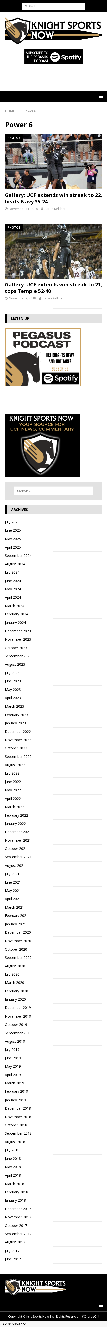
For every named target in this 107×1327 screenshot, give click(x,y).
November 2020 (18, 940)
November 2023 (18, 639)
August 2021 (15, 865)
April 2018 (13, 1175)
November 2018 (18, 1116)
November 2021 (18, 840)
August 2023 (15, 664)
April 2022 (13, 798)
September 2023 (18, 656)
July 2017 (12, 1250)
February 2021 (16, 915)
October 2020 (16, 949)
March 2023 (14, 706)
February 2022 (16, 815)
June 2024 (13, 580)
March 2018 (14, 1183)
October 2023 (16, 647)
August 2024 (15, 564)
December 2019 (18, 1007)
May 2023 (13, 689)
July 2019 (12, 1049)
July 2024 (12, 572)
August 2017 (15, 1242)
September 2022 (18, 756)
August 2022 (15, 764)
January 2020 (15, 999)
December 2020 (18, 932)
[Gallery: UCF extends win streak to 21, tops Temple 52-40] (53, 251)
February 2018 (16, 1192)
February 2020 (16, 991)
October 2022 (16, 748)
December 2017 (18, 1208)
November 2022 (18, 739)
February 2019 (16, 1091)
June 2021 (13, 882)
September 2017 (18, 1233)
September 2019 (18, 1033)
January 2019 (15, 1100)
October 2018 (16, 1125)
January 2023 (15, 723)
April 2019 (13, 1074)
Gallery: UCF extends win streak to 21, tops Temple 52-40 (53, 287)
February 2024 (16, 614)
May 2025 (13, 538)
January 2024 (15, 622)
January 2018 (15, 1200)
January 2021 (15, 924)
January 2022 (15, 823)
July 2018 (12, 1150)
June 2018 (13, 1158)
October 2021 (16, 848)
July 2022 (12, 773)
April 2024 (13, 597)
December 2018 (18, 1108)
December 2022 (18, 731)
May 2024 (13, 589)
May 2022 (13, 790)
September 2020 (18, 957)
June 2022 (13, 781)
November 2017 (18, 1217)
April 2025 (13, 547)
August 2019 (15, 1041)
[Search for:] (53, 5)
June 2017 (13, 1259)
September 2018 (18, 1133)
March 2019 (14, 1083)
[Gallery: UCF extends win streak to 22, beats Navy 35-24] (53, 161)
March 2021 (14, 907)
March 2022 (14, 806)
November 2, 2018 (22, 298)
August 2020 (15, 966)
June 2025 (13, 530)
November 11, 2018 (23, 208)
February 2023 (16, 714)
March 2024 (14, 605)
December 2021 (18, 831)
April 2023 (13, 697)
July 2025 (12, 522)
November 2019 (18, 1016)
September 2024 (18, 555)
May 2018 (13, 1166)
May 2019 (13, 1066)
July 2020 (12, 974)
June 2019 (13, 1058)
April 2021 (13, 898)
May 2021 (13, 890)
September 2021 (18, 856)
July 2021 (12, 873)
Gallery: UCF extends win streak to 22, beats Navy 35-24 (53, 198)
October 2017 (16, 1225)
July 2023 (12, 672)
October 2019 (16, 1024)
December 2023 (18, 631)
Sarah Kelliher (55, 208)
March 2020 (14, 982)
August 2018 (15, 1141)
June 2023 (13, 681)
